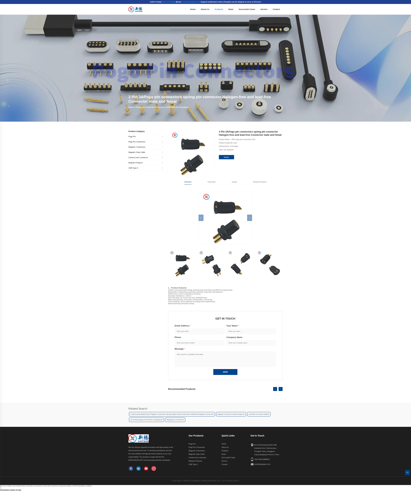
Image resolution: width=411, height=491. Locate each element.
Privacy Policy (232, 481)
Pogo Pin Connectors (155, 107)
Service (264, 9)
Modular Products (135, 163)
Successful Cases (247, 9)
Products (219, 9)
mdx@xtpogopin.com (191, 2)
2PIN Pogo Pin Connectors (177, 107)
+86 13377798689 (169, 2)
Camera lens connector (138, 157)
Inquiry (226, 157)
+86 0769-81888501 (262, 459)
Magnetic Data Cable (136, 152)
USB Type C (133, 168)
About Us (205, 9)
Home (192, 9)
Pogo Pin (132, 137)
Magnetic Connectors (136, 147)
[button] (275, 389)
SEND (225, 372)
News (230, 9)
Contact (276, 9)
